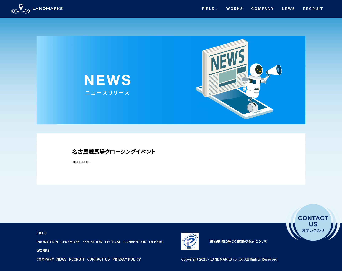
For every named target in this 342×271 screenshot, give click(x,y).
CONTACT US (98, 259)
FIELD (208, 9)
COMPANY (262, 9)
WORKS (234, 9)
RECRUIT (313, 9)
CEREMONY (70, 241)
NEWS (288, 9)
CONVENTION (135, 241)
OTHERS (156, 241)
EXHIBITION (92, 241)
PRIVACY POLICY (126, 259)
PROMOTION (47, 241)
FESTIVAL (113, 241)
